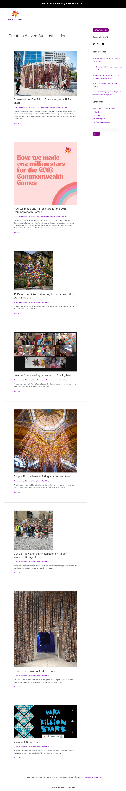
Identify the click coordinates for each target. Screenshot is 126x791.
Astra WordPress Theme (93, 777)
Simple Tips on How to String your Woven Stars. (42, 476)
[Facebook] (98, 44)
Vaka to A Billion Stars (27, 742)
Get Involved (41, 107)
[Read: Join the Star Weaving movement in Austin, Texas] (45, 351)
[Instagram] (94, 44)
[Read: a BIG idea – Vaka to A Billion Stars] (45, 629)
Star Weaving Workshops (45, 380)
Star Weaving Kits (99, 119)
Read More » (18, 123)
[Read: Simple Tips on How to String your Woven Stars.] (45, 441)
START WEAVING (101, 30)
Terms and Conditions (58, 787)
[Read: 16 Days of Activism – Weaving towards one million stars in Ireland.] (33, 270)
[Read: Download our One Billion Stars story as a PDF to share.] (45, 73)
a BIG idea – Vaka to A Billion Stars (34, 671)
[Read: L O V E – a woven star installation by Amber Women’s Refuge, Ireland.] (33, 530)
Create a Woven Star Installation (25, 107)
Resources (50, 107)
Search (96, 134)
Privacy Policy (70, 787)
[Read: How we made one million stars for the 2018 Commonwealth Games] (45, 173)
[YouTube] (103, 44)
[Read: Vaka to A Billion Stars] (45, 722)
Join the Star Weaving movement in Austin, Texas (43, 375)
